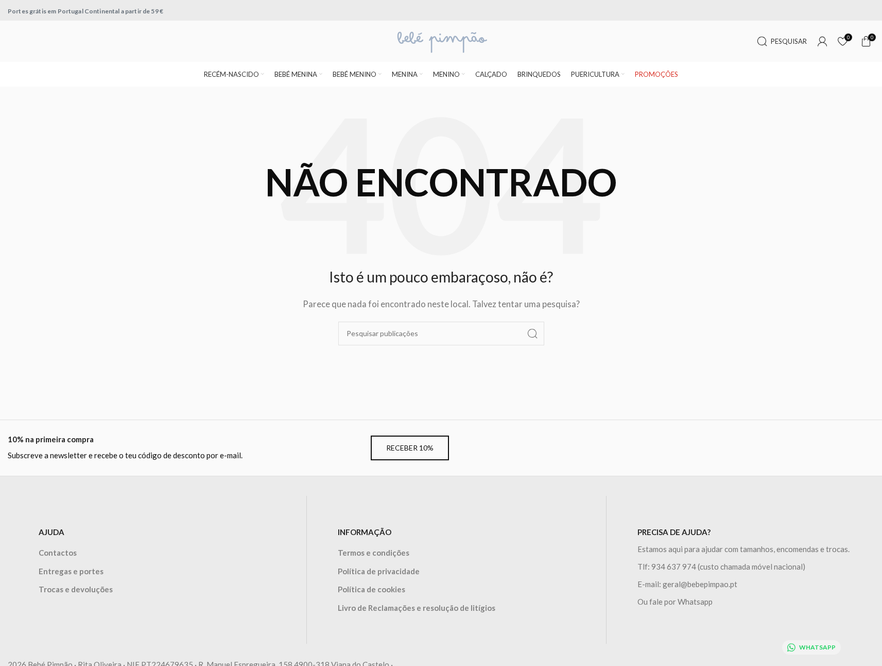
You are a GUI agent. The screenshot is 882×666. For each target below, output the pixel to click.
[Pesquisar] (532, 333)
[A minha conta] (822, 41)
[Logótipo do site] (441, 40)
